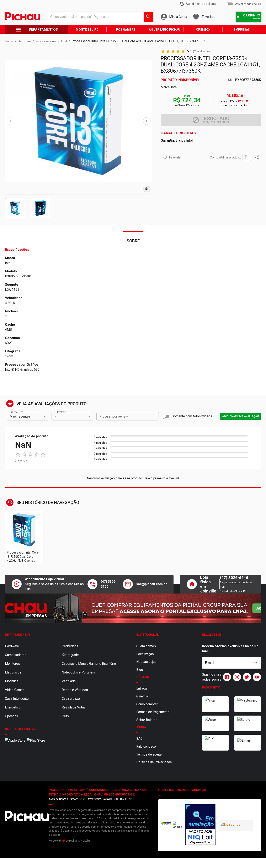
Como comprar (147, 704)
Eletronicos (13, 672)
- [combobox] (55, 416)
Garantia (142, 696)
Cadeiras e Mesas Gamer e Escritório (89, 664)
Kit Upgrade (70, 655)
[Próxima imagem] (146, 121)
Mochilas (11, 681)
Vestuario (69, 681)
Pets (65, 716)
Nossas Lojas (146, 662)
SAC (139, 739)
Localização (145, 654)
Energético (13, 707)
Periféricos (70, 646)
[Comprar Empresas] (133, 608)
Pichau (73, 840)
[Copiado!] (247, 157)
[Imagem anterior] (10, 121)
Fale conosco (146, 746)
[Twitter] (246, 677)
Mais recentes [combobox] (20, 416)
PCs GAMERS (125, 29)
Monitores (12, 664)
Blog (139, 670)
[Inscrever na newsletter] (255, 663)
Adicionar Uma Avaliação (240, 416)
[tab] (15, 208)
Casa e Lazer (71, 699)
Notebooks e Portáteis (78, 672)
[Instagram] (236, 677)
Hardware (12, 646)
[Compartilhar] (257, 157)
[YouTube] (256, 677)
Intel (174, 87)
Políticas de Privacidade (154, 762)
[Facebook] (226, 677)
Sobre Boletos (146, 720)
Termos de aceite (149, 754)
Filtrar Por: (60, 412)
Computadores (15, 655)
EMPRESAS (242, 29)
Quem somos (146, 646)
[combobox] (99, 17)
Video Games (15, 690)
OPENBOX (203, 29)
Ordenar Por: (16, 412)
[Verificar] (166, 824)
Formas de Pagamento (152, 712)
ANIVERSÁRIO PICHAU (164, 29)
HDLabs (85, 840)
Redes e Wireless (75, 690)
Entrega (141, 688)
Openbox (11, 716)
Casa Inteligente (17, 699)
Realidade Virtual (74, 707)
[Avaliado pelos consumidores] (200, 825)
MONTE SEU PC (87, 29)
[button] (164, 157)
